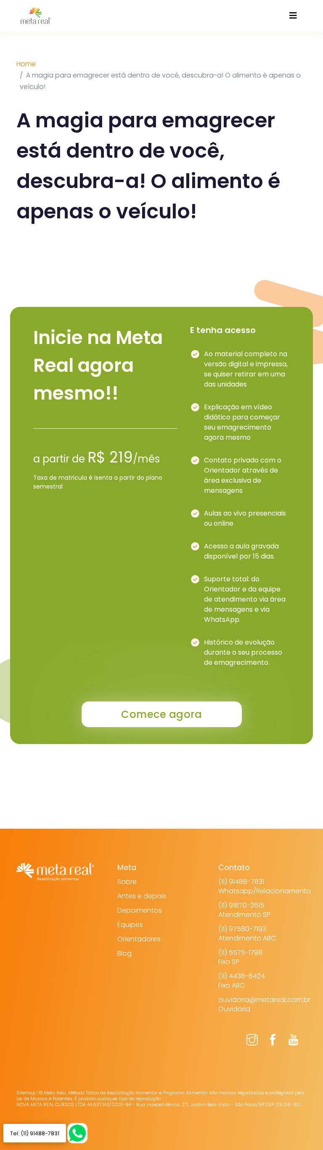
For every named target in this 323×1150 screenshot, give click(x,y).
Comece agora (161, 714)
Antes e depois (141, 896)
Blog (124, 953)
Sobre (127, 882)
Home (26, 64)
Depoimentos (139, 910)
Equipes (130, 925)
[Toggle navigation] (293, 15)
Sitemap (25, 1092)
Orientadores (139, 939)
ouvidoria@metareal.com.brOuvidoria (264, 1004)
